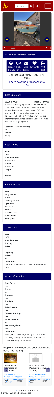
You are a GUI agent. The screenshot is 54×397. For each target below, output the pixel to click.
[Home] (5, 6)
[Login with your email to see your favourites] (37, 6)
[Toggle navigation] (47, 6)
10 (37, 390)
